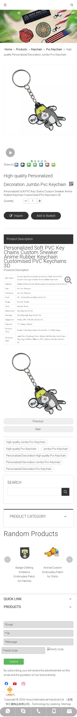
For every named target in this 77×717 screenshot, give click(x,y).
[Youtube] (15, 684)
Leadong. (55, 704)
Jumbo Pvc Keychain (55, 448)
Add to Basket (46, 215)
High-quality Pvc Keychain (21, 448)
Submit (14, 661)
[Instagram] (24, 684)
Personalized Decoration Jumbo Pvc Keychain (33, 462)
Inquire (18, 215)
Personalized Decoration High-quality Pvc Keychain (36, 455)
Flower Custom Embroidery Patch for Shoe (58, 572)
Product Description (20, 239)
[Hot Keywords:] (65, 492)
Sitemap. (66, 704)
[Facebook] (7, 684)
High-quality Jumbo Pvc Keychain (25, 442)
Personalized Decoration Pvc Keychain (29, 468)
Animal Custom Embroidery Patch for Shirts (30, 572)
